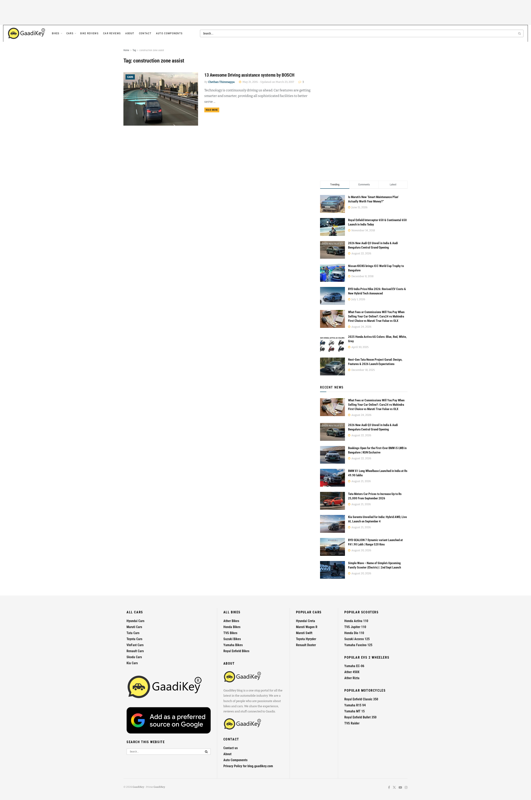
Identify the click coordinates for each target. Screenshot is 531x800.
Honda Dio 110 (354, 633)
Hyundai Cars (135, 621)
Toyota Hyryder (306, 639)
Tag (134, 50)
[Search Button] (520, 33)
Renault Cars (135, 651)
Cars (69, 33)
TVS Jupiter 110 (355, 627)
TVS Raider (351, 723)
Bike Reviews (89, 33)
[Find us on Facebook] (389, 787)
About (129, 33)
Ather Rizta (351, 678)
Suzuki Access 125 (357, 639)
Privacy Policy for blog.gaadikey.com (248, 766)
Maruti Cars (134, 627)
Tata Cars (133, 633)
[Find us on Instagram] (406, 787)
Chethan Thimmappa (221, 81)
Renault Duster (306, 645)
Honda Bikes (231, 627)
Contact (145, 33)
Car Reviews (112, 33)
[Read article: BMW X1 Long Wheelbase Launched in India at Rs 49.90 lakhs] (332, 478)
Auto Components (169, 33)
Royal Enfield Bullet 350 (360, 717)
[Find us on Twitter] (394, 787)
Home (126, 50)
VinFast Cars (135, 645)
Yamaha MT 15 (354, 711)
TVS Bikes (230, 633)
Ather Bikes (231, 621)
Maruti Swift (304, 633)
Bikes (56, 33)
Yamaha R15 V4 (355, 705)
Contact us (230, 748)
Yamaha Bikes (233, 645)
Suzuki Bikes (232, 639)
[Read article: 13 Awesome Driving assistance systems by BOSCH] (160, 99)
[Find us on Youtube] (400, 787)
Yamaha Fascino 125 (358, 645)
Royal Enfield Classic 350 (361, 699)
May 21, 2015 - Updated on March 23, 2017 (268, 81)
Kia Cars (132, 663)
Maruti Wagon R (306, 627)
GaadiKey (138, 786)
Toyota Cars (134, 639)
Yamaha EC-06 (354, 666)
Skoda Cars (134, 657)
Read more (212, 109)
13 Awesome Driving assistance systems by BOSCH (249, 75)
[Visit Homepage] (26, 33)
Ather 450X (351, 672)
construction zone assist (151, 50)
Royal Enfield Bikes (236, 651)
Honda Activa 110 (356, 621)
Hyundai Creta (305, 621)
